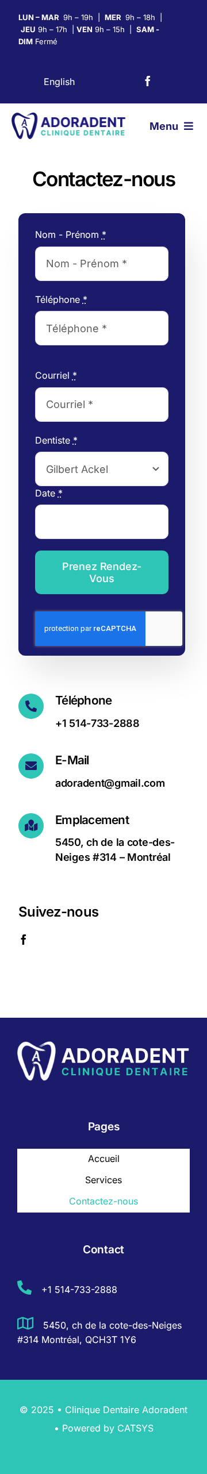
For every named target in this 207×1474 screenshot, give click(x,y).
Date (49, 493)
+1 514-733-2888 (78, 1289)
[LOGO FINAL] (69, 116)
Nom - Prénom (70, 234)
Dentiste (56, 440)
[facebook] (148, 81)
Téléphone (61, 299)
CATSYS (135, 1428)
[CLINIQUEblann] (103, 1044)
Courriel (56, 375)
